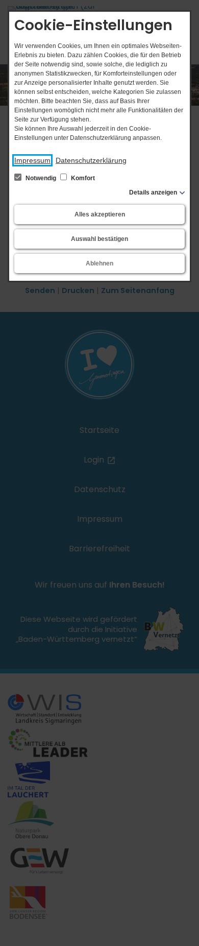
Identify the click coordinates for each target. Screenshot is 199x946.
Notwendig (41, 178)
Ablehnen (99, 263)
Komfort (82, 178)
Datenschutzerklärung (91, 160)
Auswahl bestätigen (99, 238)
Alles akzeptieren (99, 214)
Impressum (32, 160)
